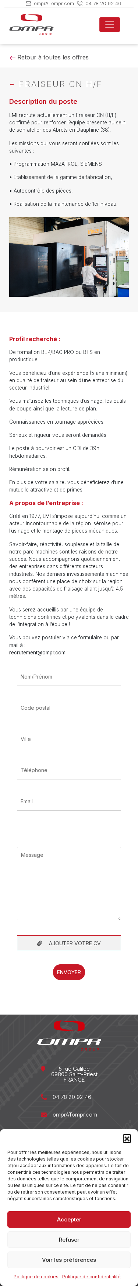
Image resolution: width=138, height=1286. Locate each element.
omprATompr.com (54, 3)
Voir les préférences (69, 1259)
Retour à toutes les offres (52, 57)
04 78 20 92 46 (103, 3)
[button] (127, 1138)
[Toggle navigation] (109, 24)
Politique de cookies (36, 1276)
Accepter (69, 1219)
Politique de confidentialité (91, 1276)
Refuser (69, 1239)
